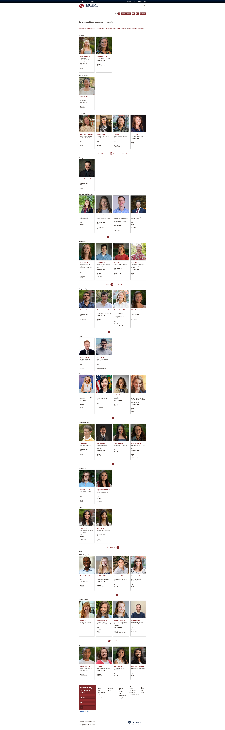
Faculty (120, 693)
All (119, 13)
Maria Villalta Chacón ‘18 (137, 666)
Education (106, 28)
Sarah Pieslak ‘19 (101, 575)
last (126, 153)
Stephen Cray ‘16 (84, 357)
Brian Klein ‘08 (135, 262)
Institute (99, 688)
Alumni (109, 690)
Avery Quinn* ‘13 (118, 575)
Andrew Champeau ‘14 (103, 309)
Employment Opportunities (100, 697)
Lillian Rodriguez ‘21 (136, 309)
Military (135, 28)
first (99, 153)
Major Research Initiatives (121, 689)
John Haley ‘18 (101, 262)
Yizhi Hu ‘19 (117, 134)
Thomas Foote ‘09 (84, 443)
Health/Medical (124, 28)
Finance (114, 28)
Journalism (130, 28)
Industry (128, 13)
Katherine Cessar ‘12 (119, 620)
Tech (85, 29)
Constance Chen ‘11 (85, 96)
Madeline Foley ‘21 (102, 56)
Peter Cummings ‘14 (119, 215)
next (123, 153)
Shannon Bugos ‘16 (102, 620)
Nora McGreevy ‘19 (85, 489)
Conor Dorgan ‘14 (101, 357)
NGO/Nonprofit (140, 28)
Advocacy (81, 28)
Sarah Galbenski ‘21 (85, 262)
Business (90, 28)
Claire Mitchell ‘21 (136, 443)
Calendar (132, 5)
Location (123, 13)
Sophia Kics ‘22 (118, 262)
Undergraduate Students (121, 698)
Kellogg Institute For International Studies (87, 722)
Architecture (85, 28)
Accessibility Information (83, 725)
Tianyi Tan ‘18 (83, 528)
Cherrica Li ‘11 (101, 395)
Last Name (82, 697)
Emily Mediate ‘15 (118, 395)
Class (137, 13)
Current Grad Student (99, 28)
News (142, 690)
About (104, 5)
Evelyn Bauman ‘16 (85, 56)
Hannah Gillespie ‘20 (119, 309)
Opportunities (123, 5)
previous (102, 153)
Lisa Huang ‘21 (118, 666)
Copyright (81, 721)
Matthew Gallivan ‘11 (102, 443)
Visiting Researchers (133, 690)
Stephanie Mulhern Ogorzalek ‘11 (136, 395)
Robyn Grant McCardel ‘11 (86, 134)
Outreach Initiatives (101, 692)
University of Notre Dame (90, 721)
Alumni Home (142, 13)
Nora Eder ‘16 (100, 666)
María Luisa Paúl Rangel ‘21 (103, 490)
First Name (82, 692)
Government (119, 28)
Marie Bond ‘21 (84, 215)
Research (116, 5)
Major (133, 13)
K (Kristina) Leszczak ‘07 (86, 395)
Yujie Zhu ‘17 (100, 528)
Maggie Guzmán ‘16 (102, 134)
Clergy (93, 28)
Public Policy (81, 29)
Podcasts (142, 692)
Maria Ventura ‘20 (136, 575)
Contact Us (93, 724)
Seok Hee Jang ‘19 (118, 443)
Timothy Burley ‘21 (85, 666)
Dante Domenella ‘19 (136, 215)
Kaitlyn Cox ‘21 (101, 215)
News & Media (139, 5)
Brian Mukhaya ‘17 (85, 575)
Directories (110, 688)
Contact (99, 690)
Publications (121, 691)
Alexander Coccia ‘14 (136, 620)
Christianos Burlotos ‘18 (86, 309)
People (109, 5)
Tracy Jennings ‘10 (136, 134)
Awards (99, 694)
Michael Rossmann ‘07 (85, 178)
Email (81, 702)
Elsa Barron (83, 620)
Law (133, 28)
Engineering (110, 28)
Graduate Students (122, 695)
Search (144, 6)
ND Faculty (131, 688)
